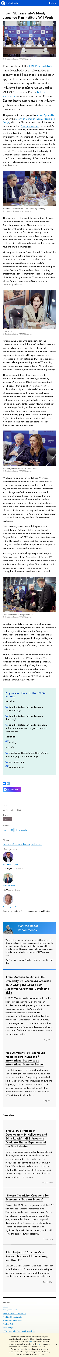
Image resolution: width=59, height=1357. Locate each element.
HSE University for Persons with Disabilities (19, 1331)
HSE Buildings (8, 1327)
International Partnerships (12, 1320)
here (30, 1341)
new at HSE (8, 830)
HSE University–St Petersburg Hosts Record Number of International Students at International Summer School (25, 1058)
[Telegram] (8, 783)
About (6, 1302)
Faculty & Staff (8, 1324)
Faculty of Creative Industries (16, 844)
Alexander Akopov (30, 126)
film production (22, 830)
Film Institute (36, 844)
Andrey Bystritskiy (45, 115)
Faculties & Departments (12, 1317)
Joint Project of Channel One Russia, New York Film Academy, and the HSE (26, 1256)
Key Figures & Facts (10, 1310)
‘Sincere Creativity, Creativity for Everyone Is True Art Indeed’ (27, 1197)
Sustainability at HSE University (14, 1313)
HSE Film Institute (40, 66)
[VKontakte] (4, 783)
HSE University (12, 3)
